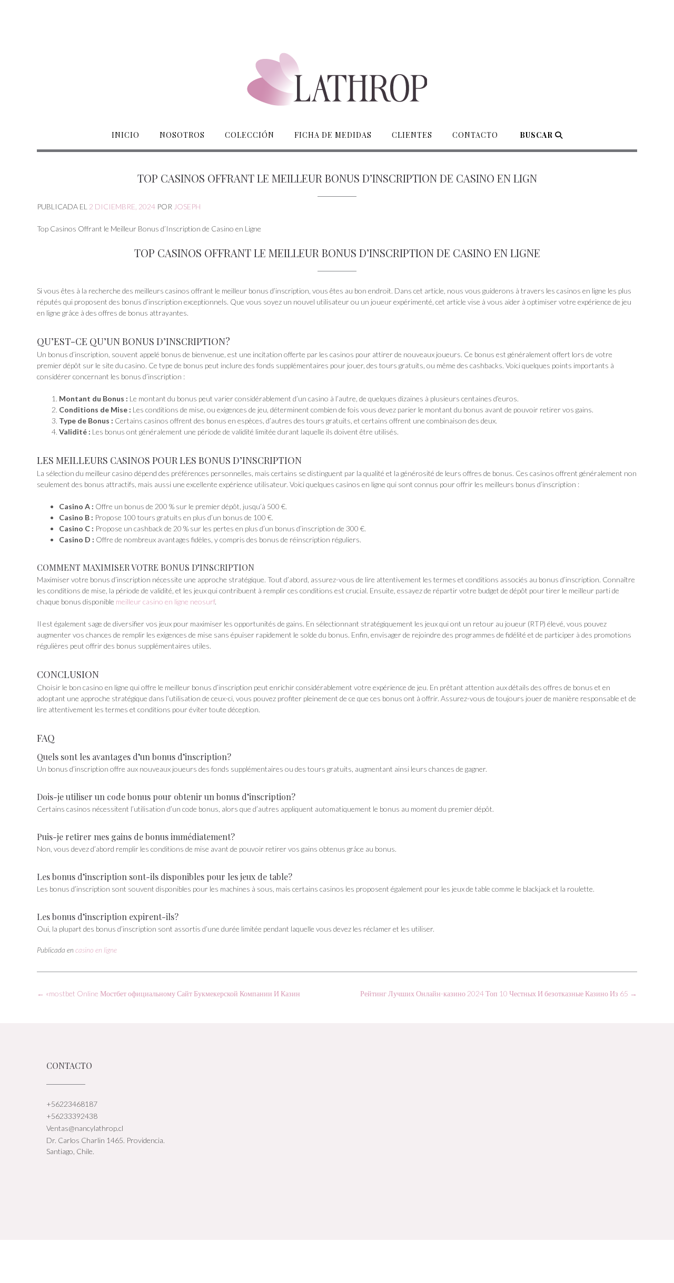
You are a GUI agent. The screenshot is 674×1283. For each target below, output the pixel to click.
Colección (249, 135)
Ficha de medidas (333, 135)
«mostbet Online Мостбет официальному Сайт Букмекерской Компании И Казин (168, 993)
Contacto (475, 135)
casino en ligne (96, 950)
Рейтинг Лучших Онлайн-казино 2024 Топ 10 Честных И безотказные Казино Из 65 (498, 993)
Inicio (126, 135)
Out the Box (349, 1261)
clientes (412, 135)
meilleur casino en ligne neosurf (165, 601)
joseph (187, 206)
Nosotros (182, 135)
